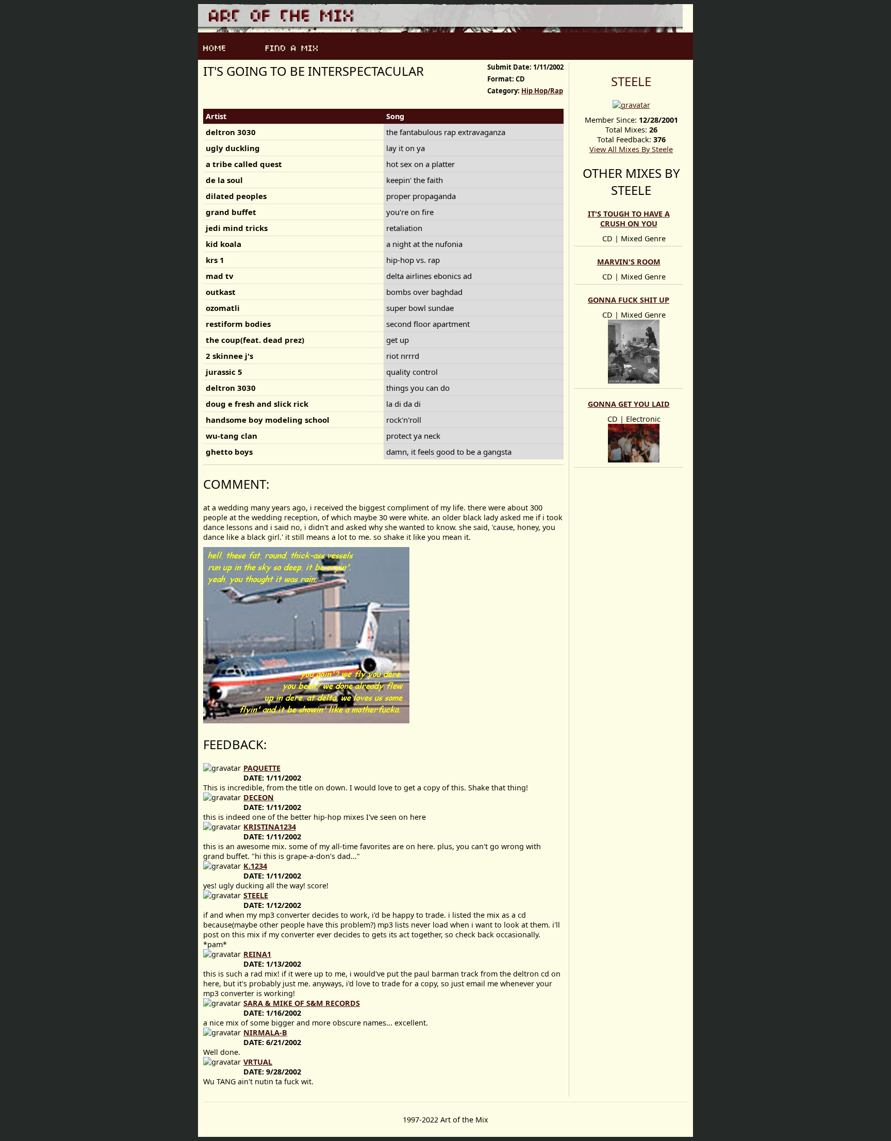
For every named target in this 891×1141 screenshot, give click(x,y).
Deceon (258, 797)
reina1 (257, 954)
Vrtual (257, 1062)
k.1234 (255, 866)
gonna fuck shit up (628, 300)
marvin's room (629, 262)
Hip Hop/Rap (542, 90)
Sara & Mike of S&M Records (301, 1003)
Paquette (261, 768)
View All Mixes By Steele (631, 149)
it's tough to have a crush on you (629, 218)
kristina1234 (269, 827)
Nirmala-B (265, 1032)
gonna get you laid (629, 404)
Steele (631, 81)
